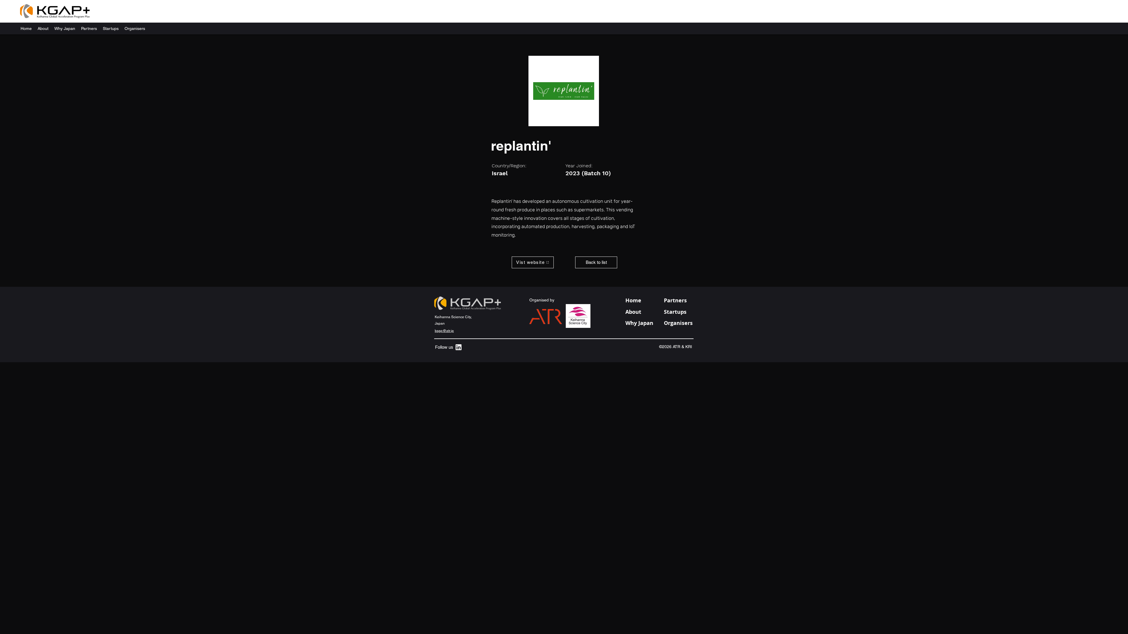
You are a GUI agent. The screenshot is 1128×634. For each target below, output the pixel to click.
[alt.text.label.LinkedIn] (458, 347)
